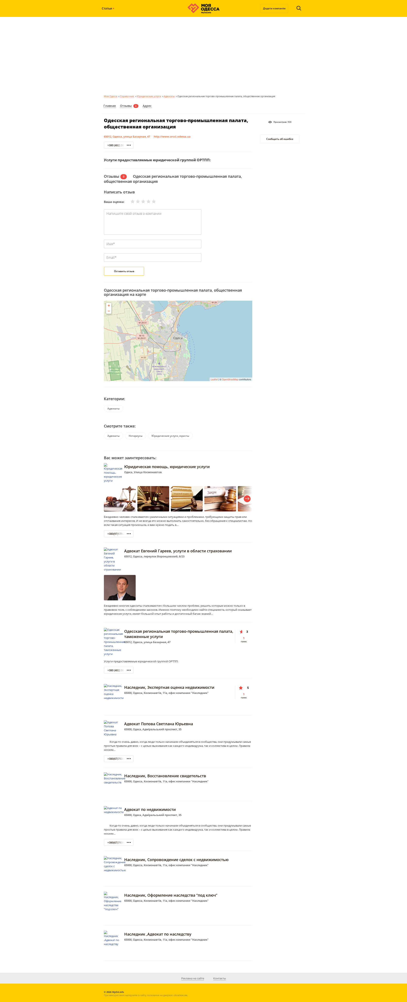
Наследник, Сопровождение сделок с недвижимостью (176, 859)
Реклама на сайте (192, 978)
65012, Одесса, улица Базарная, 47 (127, 136)
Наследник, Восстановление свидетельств (165, 775)
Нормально (140, 201)
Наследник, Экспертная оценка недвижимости (169, 687)
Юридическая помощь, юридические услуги (167, 466)
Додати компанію (274, 8)
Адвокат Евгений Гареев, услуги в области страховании (178, 550)
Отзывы (126, 106)
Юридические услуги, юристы (170, 436)
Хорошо (145, 201)
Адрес (147, 106)
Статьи (107, 8)
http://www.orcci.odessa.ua (172, 136)
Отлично (151, 201)
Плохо (135, 201)
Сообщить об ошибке (279, 139)
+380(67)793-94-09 (118, 759)
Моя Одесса (110, 96)
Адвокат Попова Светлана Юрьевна (158, 723)
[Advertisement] (203, 55)
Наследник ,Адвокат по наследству (157, 934)
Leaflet (214, 379)
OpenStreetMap (230, 379)
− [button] (109, 311)
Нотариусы (135, 436)
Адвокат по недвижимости (150, 809)
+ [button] (109, 305)
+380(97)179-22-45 (118, 534)
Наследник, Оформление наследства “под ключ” (170, 895)
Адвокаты (169, 96)
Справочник (127, 96)
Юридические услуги (149, 96)
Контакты (219, 978)
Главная (109, 106)
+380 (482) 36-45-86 (119, 145)
